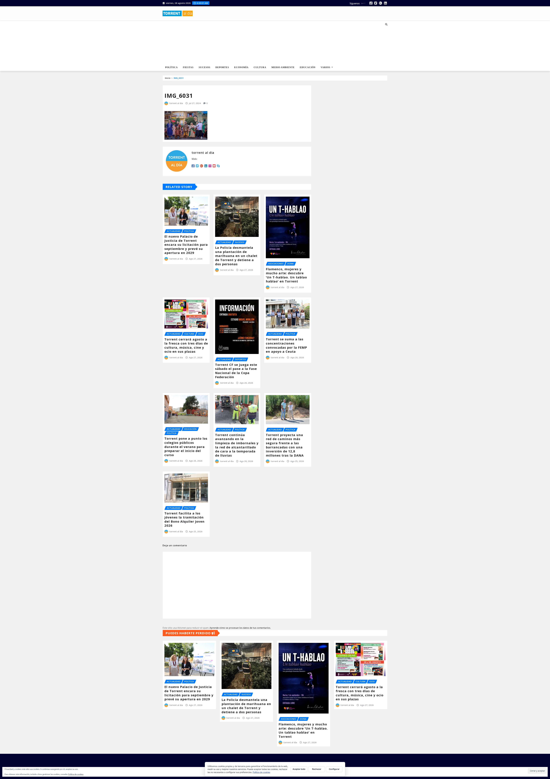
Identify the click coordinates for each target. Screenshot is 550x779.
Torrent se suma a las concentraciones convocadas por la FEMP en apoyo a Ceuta (286, 345)
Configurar (334, 769)
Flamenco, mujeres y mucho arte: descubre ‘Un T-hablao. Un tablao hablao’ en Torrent (286, 275)
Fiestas (188, 67)
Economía (241, 67)
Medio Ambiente (283, 67)
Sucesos (204, 67)
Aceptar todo (299, 769)
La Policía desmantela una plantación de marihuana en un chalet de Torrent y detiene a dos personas (236, 255)
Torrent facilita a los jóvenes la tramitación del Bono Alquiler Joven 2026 (184, 519)
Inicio (167, 78)
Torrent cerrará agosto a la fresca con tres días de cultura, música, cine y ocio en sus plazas (186, 345)
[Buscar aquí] (386, 24)
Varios (326, 67)
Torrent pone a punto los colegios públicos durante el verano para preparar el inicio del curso (185, 446)
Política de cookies (261, 772)
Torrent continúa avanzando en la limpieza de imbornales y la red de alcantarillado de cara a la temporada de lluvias (237, 445)
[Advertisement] (265, 42)
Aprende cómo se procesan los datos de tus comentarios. (240, 627)
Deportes (222, 67)
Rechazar (316, 769)
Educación (308, 67)
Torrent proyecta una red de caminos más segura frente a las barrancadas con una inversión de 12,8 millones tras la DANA (285, 445)
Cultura (260, 67)
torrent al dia (176, 103)
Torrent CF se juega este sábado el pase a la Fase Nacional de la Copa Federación (236, 370)
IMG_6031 (179, 78)
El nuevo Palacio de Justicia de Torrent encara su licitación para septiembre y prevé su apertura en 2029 (186, 244)
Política (171, 67)
